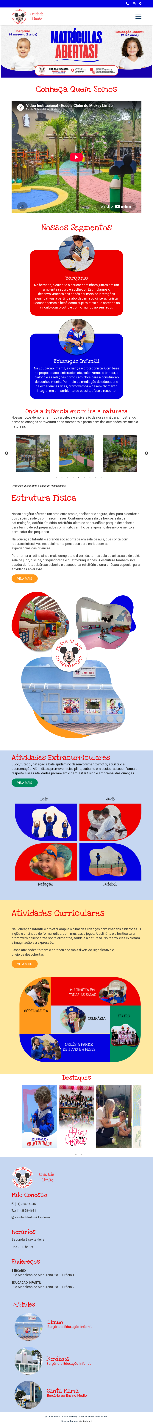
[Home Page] (28, 16)
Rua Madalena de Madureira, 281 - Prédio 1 (43, 1275)
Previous (6, 453)
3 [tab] (67, 478)
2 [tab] (62, 478)
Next (146, 453)
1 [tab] (56, 478)
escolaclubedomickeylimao (32, 1217)
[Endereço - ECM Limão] (140, 3)
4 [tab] (73, 478)
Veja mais (24, 578)
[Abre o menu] (138, 16)
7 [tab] (90, 478)
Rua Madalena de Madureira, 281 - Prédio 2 (43, 1287)
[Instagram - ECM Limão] (134, 3)
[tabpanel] (33, 453)
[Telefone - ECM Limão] (127, 3)
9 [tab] (101, 478)
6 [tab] (84, 478)
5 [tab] (79, 478)
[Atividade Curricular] (76, 1019)
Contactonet (85, 1421)
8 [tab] (95, 478)
